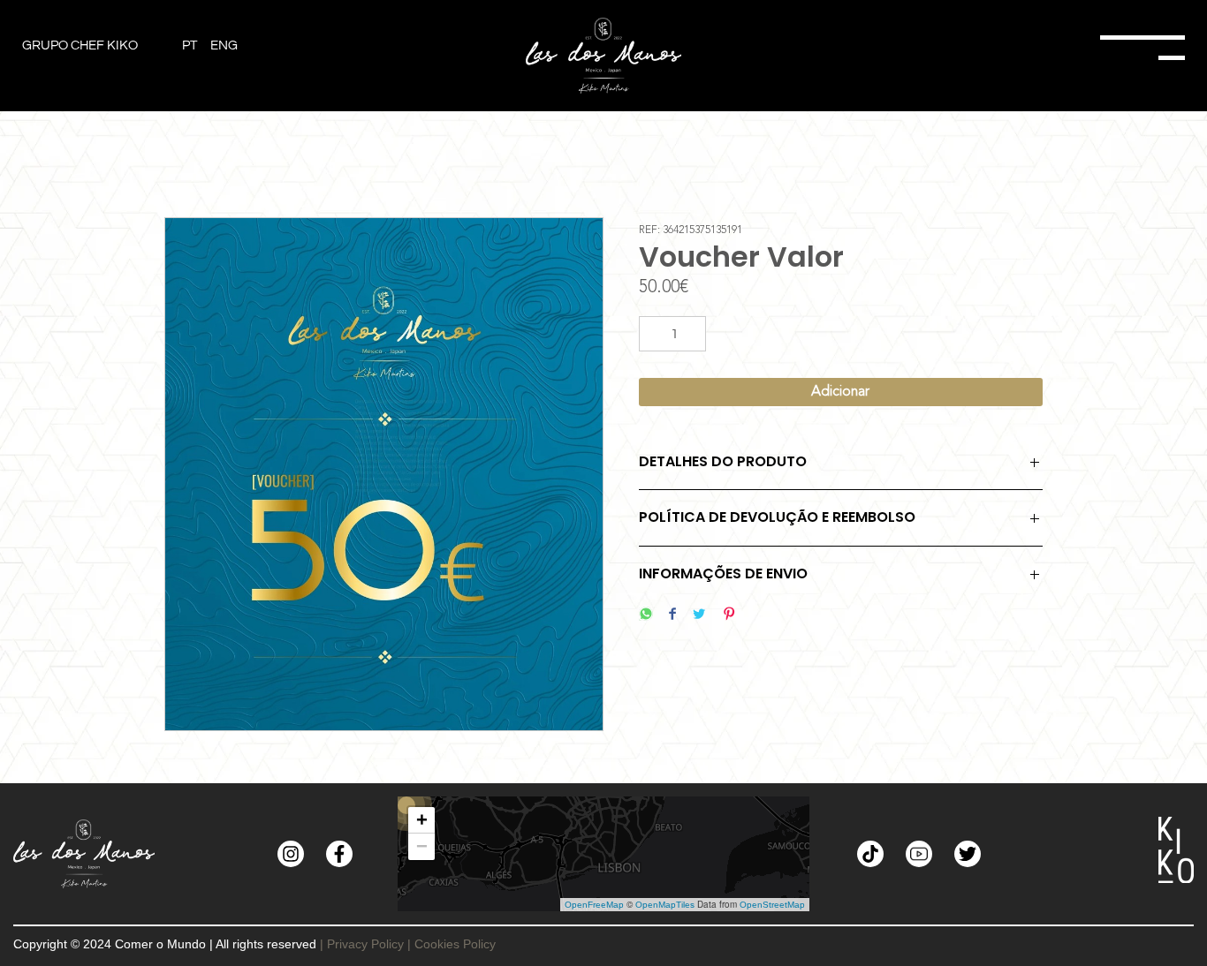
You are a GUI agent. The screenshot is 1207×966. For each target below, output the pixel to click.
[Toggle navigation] (991, 56)
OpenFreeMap (594, 904)
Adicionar (840, 392)
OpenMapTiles (665, 904)
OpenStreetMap (772, 904)
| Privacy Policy (361, 944)
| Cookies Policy (451, 944)
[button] (421, 820)
